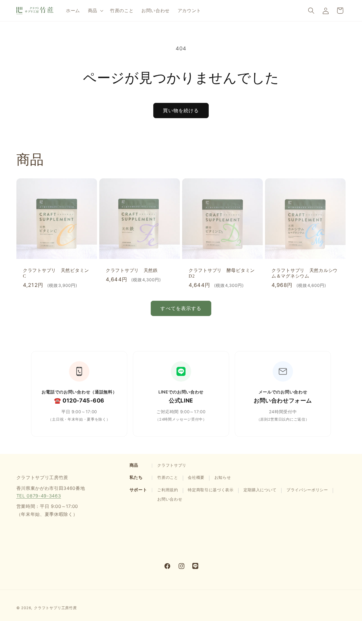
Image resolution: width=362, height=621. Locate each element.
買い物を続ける (181, 110)
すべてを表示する (180, 308)
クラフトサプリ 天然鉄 (132, 270)
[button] (95, 10)
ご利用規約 (167, 490)
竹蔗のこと (167, 477)
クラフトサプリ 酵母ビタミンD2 (222, 273)
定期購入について (260, 490)
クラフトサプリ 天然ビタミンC (56, 273)
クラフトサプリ (171, 465)
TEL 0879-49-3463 (38, 495)
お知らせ (222, 477)
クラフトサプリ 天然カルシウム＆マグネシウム (305, 273)
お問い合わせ (169, 499)
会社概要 (196, 477)
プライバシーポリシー (307, 490)
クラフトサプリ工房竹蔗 (55, 608)
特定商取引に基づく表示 (211, 490)
